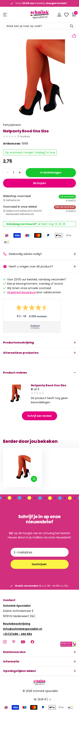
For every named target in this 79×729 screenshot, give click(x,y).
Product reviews (15, 373)
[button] (72, 36)
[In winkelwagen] (34, 479)
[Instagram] (5, 642)
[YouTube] (23, 641)
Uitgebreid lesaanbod (21, 292)
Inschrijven (39, 564)
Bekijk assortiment (5, 14)
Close (39, 652)
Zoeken (71, 26)
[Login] (59, 14)
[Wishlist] (66, 14)
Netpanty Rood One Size (48, 385)
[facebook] (32, 642)
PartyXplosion (12, 125)
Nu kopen (39, 183)
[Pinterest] (13, 642)
